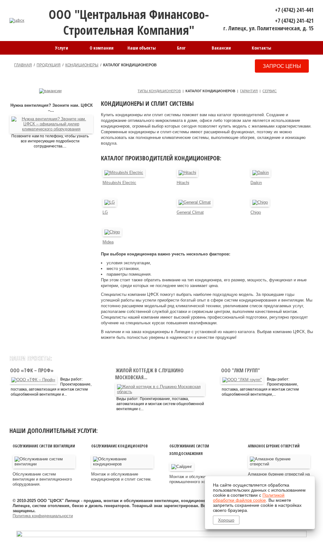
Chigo (255, 212)
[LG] (109, 202)
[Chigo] (260, 202)
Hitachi (183, 182)
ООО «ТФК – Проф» (32, 370)
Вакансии (221, 48)
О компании (102, 48)
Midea (108, 242)
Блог (181, 48)
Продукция (49, 65)
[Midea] (112, 232)
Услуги (61, 48)
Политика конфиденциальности (43, 515)
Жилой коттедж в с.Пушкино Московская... (149, 374)
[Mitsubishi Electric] (123, 172)
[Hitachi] (187, 172)
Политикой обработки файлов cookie (249, 498)
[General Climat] (195, 202)
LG (105, 212)
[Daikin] (260, 172)
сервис (269, 91)
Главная (23, 65)
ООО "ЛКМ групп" (241, 370)
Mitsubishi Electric (119, 182)
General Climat (190, 212)
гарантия (249, 91)
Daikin (256, 182)
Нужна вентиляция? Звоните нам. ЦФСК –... (51, 108)
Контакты (261, 48)
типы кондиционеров (159, 91)
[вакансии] (50, 90)
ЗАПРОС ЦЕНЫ (282, 66)
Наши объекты (141, 48)
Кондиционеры (81, 65)
